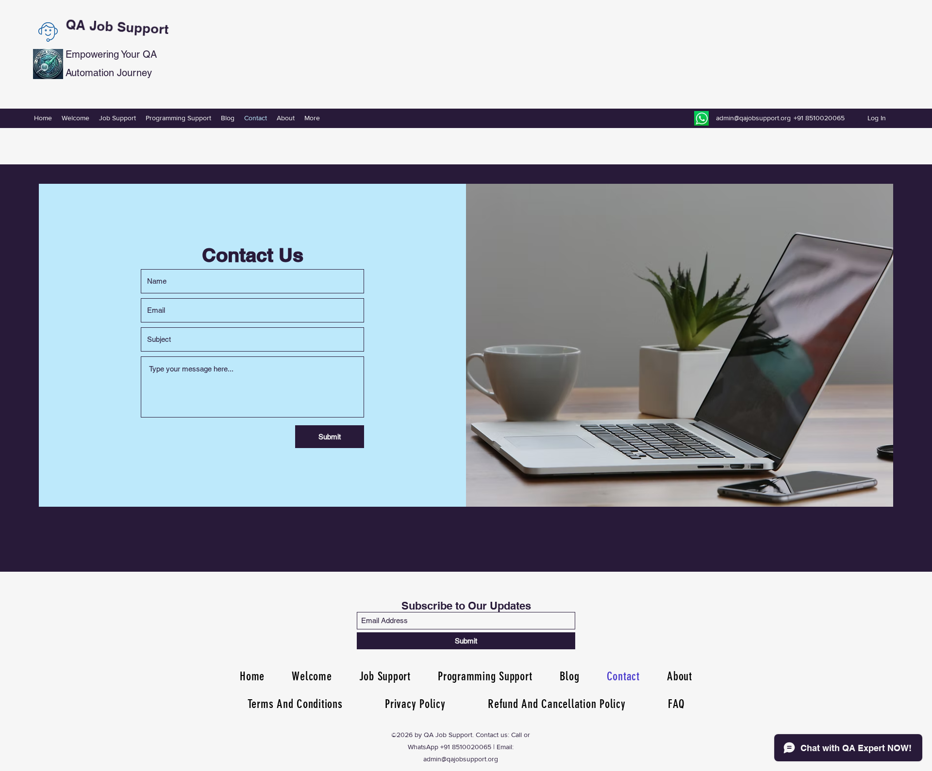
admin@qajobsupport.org (753, 118)
